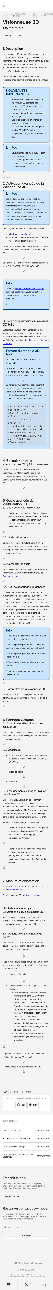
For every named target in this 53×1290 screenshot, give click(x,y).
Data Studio (35, 15)
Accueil (6, 15)
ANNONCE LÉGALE (26, 1270)
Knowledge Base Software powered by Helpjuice (26, 1276)
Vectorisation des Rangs (14, 1146)
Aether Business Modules (19, 15)
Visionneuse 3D (48, 15)
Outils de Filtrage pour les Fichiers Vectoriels (18, 1155)
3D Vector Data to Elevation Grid (17, 1138)
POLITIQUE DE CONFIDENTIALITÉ (26, 1275)
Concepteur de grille (12, 1130)
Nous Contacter (12, 1196)
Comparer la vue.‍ (10, 576)
